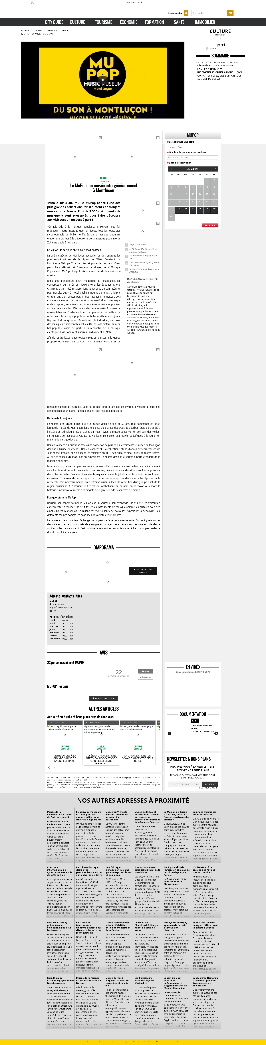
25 (178, 208)
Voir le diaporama (143, 571)
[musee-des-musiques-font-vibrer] (142, 231)
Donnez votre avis (105, 698)
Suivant (211, 225)
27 (193, 208)
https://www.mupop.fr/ (61, 607)
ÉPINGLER (146, 677)
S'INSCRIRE (210, 784)
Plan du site (91, 1042)
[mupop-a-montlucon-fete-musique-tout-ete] (132, 157)
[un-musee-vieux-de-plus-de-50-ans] (142, 210)
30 (214, 208)
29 (207, 208)
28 (200, 208)
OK (230, 13)
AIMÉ (146, 671)
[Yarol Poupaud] (132, 363)
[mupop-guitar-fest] (75, 157)
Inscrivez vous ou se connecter (168, 1042)
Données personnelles (107, 1042)
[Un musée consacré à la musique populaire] (75, 375)
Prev (170, 733)
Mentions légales (124, 1042)
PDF (195, 720)
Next (216, 733)
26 (186, 208)
